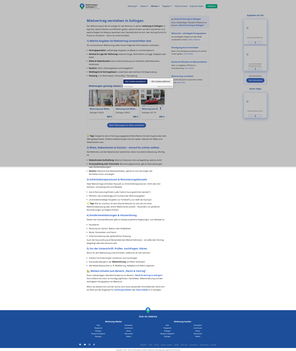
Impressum (194, 345)
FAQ (150, 345)
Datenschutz (204, 345)
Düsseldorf (129, 325)
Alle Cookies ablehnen (160, 81)
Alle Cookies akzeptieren (135, 81)
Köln (98, 325)
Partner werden (166, 345)
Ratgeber (143, 345)
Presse (156, 345)
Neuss (128, 331)
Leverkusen (128, 328)
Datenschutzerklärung (165, 86)
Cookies (213, 345)
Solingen (98, 331)
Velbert (128, 336)
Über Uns (184, 345)
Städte (176, 345)
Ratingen (98, 336)
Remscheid (129, 334)
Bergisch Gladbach (98, 334)
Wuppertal (98, 328)
